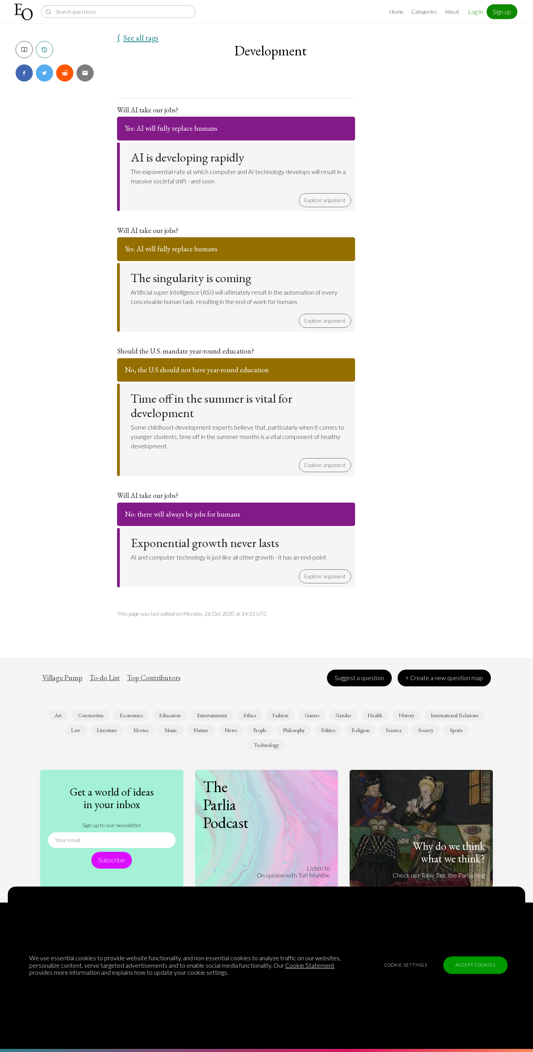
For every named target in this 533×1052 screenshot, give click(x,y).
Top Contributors (153, 677)
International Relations (454, 715)
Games (312, 715)
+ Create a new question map (444, 677)
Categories (424, 11)
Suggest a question (359, 677)
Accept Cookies (475, 964)
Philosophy (294, 730)
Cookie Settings (405, 964)
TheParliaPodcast (226, 805)
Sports (456, 730)
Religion (361, 730)
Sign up (502, 11)
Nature (201, 730)
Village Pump (62, 677)
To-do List (104, 677)
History (406, 715)
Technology (266, 744)
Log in (475, 11)
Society (426, 730)
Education (170, 715)
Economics (131, 715)
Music (171, 730)
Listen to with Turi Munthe (293, 871)
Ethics (249, 715)
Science (394, 730)
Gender (343, 715)
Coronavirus (90, 715)
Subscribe (111, 860)
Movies (140, 730)
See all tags (137, 38)
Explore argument (325, 200)
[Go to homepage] (24, 12)
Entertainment (212, 715)
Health (375, 715)
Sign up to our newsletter (111, 825)
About (452, 11)
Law (75, 730)
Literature (107, 730)
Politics (328, 730)
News (231, 730)
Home (396, 11)
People (259, 730)
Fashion (280, 715)
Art (58, 715)
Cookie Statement (309, 965)
